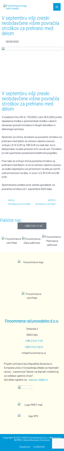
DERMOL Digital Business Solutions (32, 439)
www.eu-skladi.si (38, 379)
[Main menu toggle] (57, 6)
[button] (5, 241)
